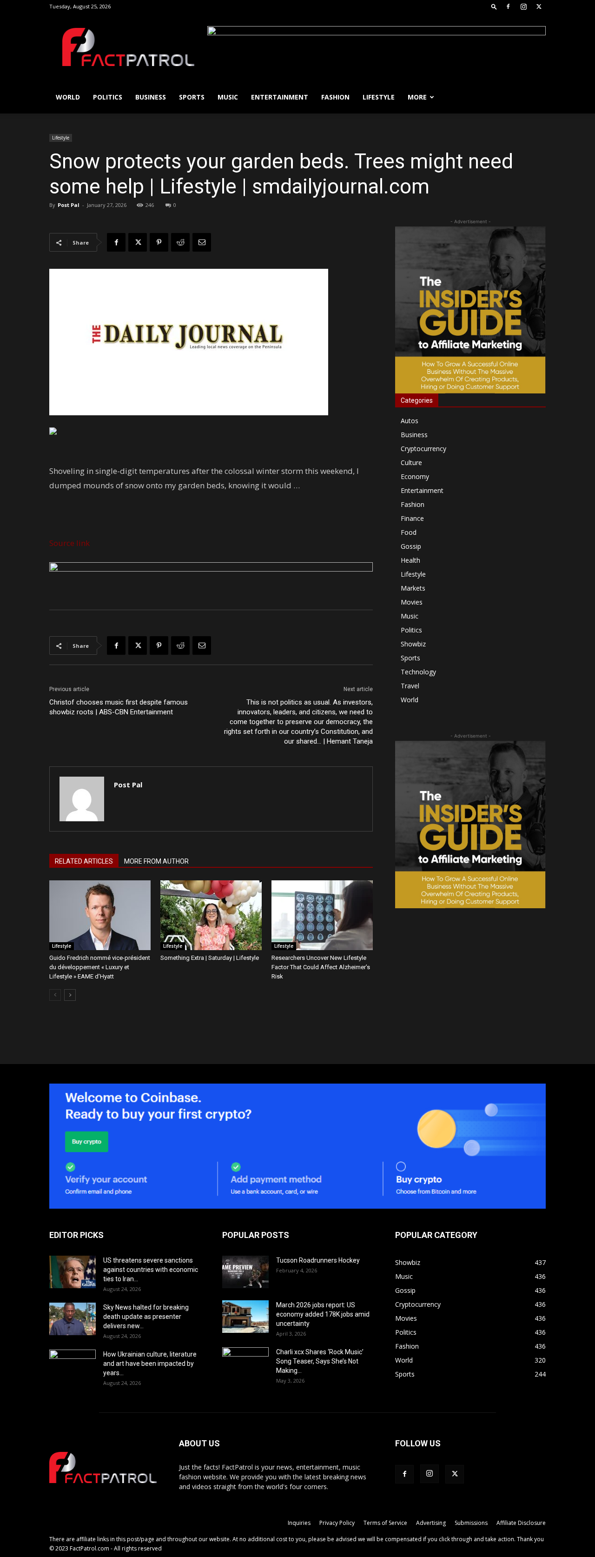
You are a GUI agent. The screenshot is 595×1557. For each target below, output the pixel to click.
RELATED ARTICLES (84, 861)
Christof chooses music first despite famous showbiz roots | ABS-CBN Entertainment (118, 707)
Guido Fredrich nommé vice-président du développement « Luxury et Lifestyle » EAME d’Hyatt (99, 967)
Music (228, 97)
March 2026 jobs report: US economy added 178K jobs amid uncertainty (323, 1314)
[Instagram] (523, 6)
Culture (411, 462)
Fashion (335, 97)
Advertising (431, 1523)
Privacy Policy (337, 1523)
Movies (412, 602)
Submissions (471, 1523)
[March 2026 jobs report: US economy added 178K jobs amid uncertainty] (245, 1316)
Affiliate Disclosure (521, 1523)
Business (150, 97)
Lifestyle (379, 97)
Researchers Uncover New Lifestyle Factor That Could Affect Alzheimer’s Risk (320, 967)
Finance (412, 518)
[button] (494, 6)
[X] (539, 6)
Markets (413, 588)
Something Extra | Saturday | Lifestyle (209, 957)
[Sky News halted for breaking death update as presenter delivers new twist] (72, 1319)
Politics (107, 97)
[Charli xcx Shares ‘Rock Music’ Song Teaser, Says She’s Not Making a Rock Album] (245, 1363)
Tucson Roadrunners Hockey (318, 1260)
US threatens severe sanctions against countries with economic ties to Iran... (150, 1270)
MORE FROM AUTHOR (156, 861)
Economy (415, 476)
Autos (409, 420)
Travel (410, 685)
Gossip (411, 546)
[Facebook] (508, 6)
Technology (418, 671)
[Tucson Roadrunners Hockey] (245, 1272)
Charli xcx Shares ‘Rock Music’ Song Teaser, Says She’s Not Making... (320, 1361)
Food (408, 532)
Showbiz (413, 643)
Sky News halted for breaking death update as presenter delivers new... (146, 1317)
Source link (69, 543)
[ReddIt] (180, 242)
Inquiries (299, 1523)
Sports (192, 97)
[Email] (201, 242)
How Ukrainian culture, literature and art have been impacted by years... (150, 1364)
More (417, 97)
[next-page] (70, 995)
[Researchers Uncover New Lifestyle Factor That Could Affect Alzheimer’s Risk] (322, 915)
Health (410, 560)
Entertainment (279, 97)
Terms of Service (385, 1523)
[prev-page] (55, 995)
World (68, 97)
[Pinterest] (159, 242)
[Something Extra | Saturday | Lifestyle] (211, 915)
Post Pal (68, 204)
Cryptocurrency (423, 448)
